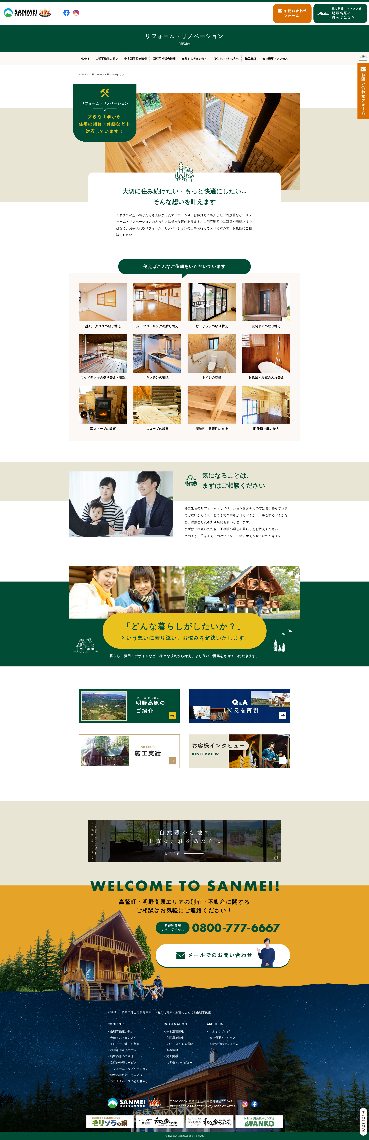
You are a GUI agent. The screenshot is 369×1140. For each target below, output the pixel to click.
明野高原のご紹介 (122, 1056)
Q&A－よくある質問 (179, 1043)
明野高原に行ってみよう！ (128, 1074)
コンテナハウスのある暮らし (129, 1081)
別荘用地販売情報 (164, 58)
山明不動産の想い (107, 58)
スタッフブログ (219, 1031)
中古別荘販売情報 (135, 58)
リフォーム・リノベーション (129, 1068)
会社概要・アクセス (275, 58)
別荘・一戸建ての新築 (125, 1043)
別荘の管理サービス (123, 1062)
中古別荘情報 (175, 1031)
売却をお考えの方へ (194, 58)
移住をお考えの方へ (226, 58)
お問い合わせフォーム (224, 1043)
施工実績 (250, 58)
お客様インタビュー (179, 1062)
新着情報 (172, 1050)
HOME (85, 58)
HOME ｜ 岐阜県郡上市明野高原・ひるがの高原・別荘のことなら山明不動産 (159, 1012)
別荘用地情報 (175, 1037)
